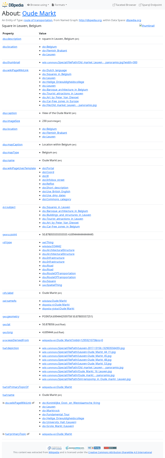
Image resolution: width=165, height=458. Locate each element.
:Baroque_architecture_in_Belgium (65, 89)
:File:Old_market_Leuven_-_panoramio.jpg (69, 105)
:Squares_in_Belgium (56, 74)
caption (10, 113)
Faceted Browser (125, 5)
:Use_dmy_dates (54, 195)
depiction (11, 348)
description (12, 39)
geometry (11, 316)
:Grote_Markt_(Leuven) (58, 426)
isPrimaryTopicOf (16, 387)
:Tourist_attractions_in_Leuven (62, 93)
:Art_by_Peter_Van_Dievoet (60, 97)
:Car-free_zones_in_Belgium (61, 226)
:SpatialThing (52, 285)
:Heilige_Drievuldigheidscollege (63, 82)
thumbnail (11, 62)
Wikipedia (54, 452)
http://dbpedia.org (90, 20)
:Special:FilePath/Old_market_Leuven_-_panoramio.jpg (82, 367)
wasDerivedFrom (16, 340)
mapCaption (13, 144)
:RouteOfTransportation (59, 273)
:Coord (48, 172)
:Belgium (49, 46)
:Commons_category (56, 199)
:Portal (48, 168)
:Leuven (48, 54)
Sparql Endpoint (151, 5)
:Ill (45, 176)
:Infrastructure (53, 258)
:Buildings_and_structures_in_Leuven (66, 215)
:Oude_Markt (57, 387)
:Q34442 (51, 246)
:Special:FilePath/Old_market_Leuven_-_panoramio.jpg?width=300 (89, 62)
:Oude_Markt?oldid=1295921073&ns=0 (72, 340)
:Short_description (55, 187)
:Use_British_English (56, 191)
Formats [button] (59, 5)
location (10, 46)
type (7, 242)
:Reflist (48, 183)
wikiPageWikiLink (16, 70)
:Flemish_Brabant (54, 50)
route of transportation (38, 20)
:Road (47, 265)
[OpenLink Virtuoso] (54, 447)
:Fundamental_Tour (56, 414)
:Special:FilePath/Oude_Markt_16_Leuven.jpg (77, 371)
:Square (49, 281)
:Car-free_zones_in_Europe (60, 101)
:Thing (47, 242)
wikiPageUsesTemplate (19, 168)
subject (9, 207)
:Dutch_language (54, 70)
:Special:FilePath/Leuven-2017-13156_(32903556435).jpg (83, 348)
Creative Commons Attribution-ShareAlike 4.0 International (120, 452)
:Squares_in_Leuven (56, 207)
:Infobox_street (53, 180)
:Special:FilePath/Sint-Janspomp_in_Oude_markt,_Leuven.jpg (86, 379)
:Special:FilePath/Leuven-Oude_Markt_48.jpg (77, 359)
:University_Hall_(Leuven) (59, 422)
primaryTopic (15, 434)
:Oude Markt (54, 301)
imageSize (11, 121)
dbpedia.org (133, 20)
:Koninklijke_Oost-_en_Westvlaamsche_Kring (71, 403)
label (8, 293)
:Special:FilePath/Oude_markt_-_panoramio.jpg (78, 375)
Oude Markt (39, 13)
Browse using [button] (38, 5)
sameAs (9, 301)
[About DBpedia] (12, 4)
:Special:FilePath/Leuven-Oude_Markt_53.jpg (77, 363)
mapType (11, 152)
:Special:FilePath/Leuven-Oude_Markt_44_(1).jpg (79, 352)
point (10, 234)
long (8, 332)
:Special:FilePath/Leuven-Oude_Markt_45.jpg (77, 356)
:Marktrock (51, 410)
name (9, 160)
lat (6, 324)
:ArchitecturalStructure (58, 250)
